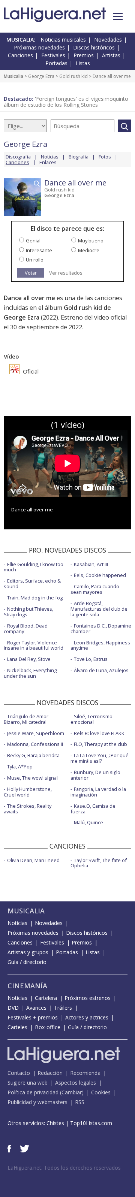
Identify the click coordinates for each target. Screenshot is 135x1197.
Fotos (105, 156)
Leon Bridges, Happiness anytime (100, 645)
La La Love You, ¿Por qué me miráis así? (99, 758)
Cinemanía (27, 985)
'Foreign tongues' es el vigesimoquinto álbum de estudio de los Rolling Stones (66, 101)
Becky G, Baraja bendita (33, 755)
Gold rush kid (73, 76)
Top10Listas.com (91, 1123)
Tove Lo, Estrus (91, 659)
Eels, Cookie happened (100, 575)
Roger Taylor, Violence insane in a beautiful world (33, 645)
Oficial (30, 371)
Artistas (111, 55)
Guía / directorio (27, 961)
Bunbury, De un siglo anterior (95, 775)
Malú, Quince (88, 822)
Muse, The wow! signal (32, 777)
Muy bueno (91, 241)
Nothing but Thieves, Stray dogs (28, 611)
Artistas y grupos (28, 952)
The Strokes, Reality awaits (27, 808)
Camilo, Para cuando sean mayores (94, 589)
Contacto (19, 1072)
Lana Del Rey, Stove (29, 659)
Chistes (55, 1123)
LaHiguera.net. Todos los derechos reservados (64, 1167)
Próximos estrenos (87, 997)
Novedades (108, 39)
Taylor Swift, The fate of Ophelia (98, 863)
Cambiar (72, 1092)
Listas (83, 63)
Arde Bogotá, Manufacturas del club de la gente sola (99, 609)
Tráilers (63, 1007)
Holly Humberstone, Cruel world (28, 792)
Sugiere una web (28, 1082)
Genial (33, 241)
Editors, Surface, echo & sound (32, 583)
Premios (84, 55)
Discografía (18, 156)
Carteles (17, 1027)
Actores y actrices (86, 1017)
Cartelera (46, 997)
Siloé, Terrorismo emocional (91, 719)
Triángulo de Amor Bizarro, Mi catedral (26, 719)
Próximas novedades (39, 47)
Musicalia (13, 76)
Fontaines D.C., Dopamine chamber (100, 628)
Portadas (56, 63)
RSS (79, 1102)
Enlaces (48, 162)
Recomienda (85, 1072)
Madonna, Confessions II (35, 744)
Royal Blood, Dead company (26, 628)
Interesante (39, 250)
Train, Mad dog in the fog (35, 597)
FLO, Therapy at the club (100, 744)
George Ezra (41, 76)
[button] (118, 16)
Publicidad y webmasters (38, 1102)
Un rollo (35, 260)
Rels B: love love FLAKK (99, 733)
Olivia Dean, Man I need (33, 860)
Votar (31, 272)
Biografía (78, 156)
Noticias (49, 156)
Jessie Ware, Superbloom (35, 733)
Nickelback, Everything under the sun (30, 673)
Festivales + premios (33, 1017)
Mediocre (88, 250)
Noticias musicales (63, 39)
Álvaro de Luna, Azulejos (101, 670)
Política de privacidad (33, 1092)
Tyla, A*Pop (20, 766)
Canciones (20, 55)
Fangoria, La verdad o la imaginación (98, 792)
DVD (13, 1007)
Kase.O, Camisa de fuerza (93, 808)
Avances (36, 1007)
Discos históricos (94, 47)
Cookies (101, 1092)
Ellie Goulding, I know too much (33, 567)
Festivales (53, 55)
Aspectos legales (75, 1082)
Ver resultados (65, 273)
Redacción (50, 1072)
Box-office (47, 1027)
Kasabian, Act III (91, 564)
